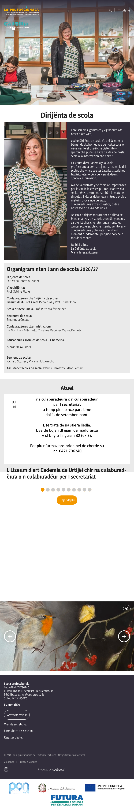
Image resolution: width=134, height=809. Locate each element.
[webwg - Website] (58, 769)
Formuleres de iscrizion (18, 731)
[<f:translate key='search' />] (110, 10)
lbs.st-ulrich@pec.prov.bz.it (27, 694)
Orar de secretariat (15, 724)
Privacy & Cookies (28, 761)
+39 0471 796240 (19, 687)
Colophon (9, 761)
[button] (123, 10)
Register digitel (13, 737)
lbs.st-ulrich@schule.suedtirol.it (33, 691)
